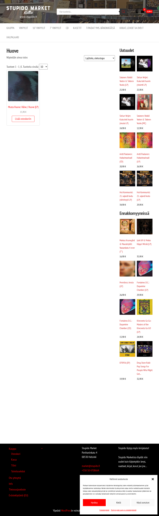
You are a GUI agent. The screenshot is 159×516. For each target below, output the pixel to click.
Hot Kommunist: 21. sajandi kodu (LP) (143, 196)
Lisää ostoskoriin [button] (23, 119)
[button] (152, 479)
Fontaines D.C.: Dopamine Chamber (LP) (143, 286)
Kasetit (77, 28)
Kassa (14, 459)
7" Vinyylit (55, 28)
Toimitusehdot (18, 471)
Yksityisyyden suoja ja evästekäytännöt (123, 510)
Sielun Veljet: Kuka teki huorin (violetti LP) (143, 81)
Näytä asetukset (143, 502)
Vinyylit (23, 28)
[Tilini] (137, 11)
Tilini (13, 465)
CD (67, 28)
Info (11, 483)
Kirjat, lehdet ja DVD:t (131, 28)
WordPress (66, 510)
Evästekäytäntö (104, 510)
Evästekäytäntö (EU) (18, 495)
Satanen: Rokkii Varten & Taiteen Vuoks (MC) (144, 119)
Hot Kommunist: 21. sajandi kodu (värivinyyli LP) (126, 196)
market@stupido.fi (91, 466)
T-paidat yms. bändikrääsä (100, 28)
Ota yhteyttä (15, 478)
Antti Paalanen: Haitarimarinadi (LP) (143, 157)
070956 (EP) (125, 362)
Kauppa (10, 28)
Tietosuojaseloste (17, 489)
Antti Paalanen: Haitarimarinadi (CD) (126, 157)
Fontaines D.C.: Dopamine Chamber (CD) (126, 324)
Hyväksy (94, 502)
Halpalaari (13, 37)
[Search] (123, 12)
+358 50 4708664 (90, 470)
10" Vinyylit (39, 28)
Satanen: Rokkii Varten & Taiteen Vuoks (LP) (127, 81)
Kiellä (118, 502)
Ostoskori (15, 454)
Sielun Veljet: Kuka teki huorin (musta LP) (126, 119)
